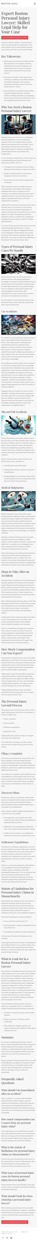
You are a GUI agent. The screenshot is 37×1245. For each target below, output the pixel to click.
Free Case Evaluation (9, 1232)
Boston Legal (9, 4)
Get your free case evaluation (14, 37)
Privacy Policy (6, 1233)
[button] (35, 3)
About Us (24, 1232)
